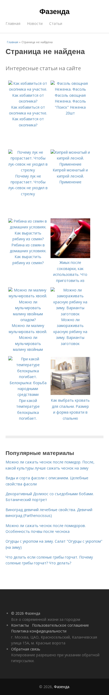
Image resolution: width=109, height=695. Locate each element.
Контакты (20, 625)
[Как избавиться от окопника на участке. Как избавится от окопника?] (28, 101)
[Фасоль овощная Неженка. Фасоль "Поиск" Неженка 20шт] (70, 89)
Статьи (55, 23)
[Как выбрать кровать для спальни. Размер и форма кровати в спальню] (70, 394)
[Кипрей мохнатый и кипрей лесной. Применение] (70, 164)
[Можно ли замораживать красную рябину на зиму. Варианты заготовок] (70, 313)
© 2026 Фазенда (25, 613)
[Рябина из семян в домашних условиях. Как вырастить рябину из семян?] (28, 238)
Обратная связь (25, 649)
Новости (35, 23)
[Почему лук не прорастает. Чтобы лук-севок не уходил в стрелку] (28, 169)
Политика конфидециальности (38, 631)
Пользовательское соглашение (60, 625)
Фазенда (54, 11)
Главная (13, 23)
